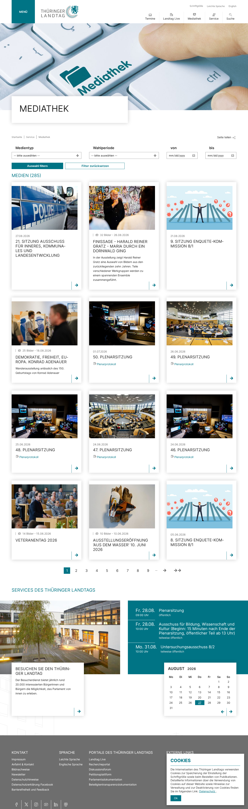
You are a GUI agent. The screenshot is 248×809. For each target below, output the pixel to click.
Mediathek (194, 18)
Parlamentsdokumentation (105, 779)
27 (199, 702)
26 (190, 702)
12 (190, 692)
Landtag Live (171, 18)
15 (218, 692)
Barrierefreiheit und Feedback (30, 789)
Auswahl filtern (37, 166)
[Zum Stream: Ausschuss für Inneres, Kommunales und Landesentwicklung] (45, 208)
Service (214, 18)
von (173, 148)
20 (199, 697)
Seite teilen (224, 137)
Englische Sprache (71, 764)
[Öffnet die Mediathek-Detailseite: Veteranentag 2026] (45, 506)
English (232, 6)
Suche (230, 18)
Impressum (19, 759)
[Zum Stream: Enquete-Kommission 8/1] (199, 208)
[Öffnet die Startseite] (59, 19)
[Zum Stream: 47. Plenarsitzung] (122, 416)
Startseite (17, 137)
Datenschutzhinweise (25, 779)
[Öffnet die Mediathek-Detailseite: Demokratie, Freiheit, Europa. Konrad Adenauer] (45, 323)
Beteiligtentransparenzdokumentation (113, 784)
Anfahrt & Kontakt (23, 764)
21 (209, 697)
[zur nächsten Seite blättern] (164, 570)
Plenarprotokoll (106, 364)
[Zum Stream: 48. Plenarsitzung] (45, 416)
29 (218, 702)
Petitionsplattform (100, 774)
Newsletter (18, 774)
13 (199, 692)
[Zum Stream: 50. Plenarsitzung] (122, 323)
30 (228, 702)
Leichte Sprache (216, 6)
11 (180, 692)
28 (209, 702)
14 (209, 692)
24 (171, 702)
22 (218, 697)
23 (228, 697)
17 (171, 697)
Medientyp (25, 148)
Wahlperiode (103, 148)
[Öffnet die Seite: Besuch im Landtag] (60, 637)
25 (180, 702)
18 (180, 697)
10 (171, 692)
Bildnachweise (21, 769)
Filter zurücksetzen (95, 166)
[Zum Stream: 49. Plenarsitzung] (199, 323)
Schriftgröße (196, 5)
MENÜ (23, 11)
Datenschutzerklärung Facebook (32, 784)
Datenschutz (207, 791)
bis (211, 148)
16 (228, 692)
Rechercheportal (99, 764)
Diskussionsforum (100, 769)
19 (190, 697)
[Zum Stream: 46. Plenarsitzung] (199, 416)
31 (171, 708)
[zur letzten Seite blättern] (177, 570)
